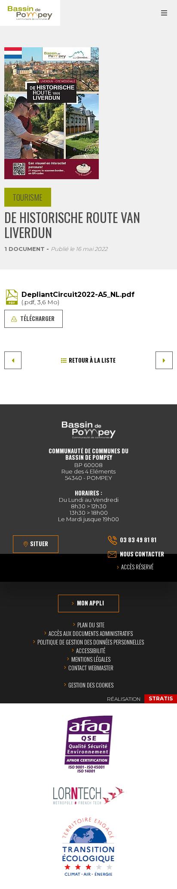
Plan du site (90, 624)
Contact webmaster (90, 667)
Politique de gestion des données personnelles (90, 642)
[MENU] (164, 13)
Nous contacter (142, 554)
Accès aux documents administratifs (91, 633)
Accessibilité (90, 650)
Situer (39, 543)
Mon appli (90, 603)
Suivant (164, 360)
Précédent (12, 360)
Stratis (161, 698)
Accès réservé (137, 567)
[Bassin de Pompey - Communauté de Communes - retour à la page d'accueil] (30, 13)
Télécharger (37, 318)
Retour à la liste (92, 360)
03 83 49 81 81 (138, 539)
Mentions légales (90, 659)
